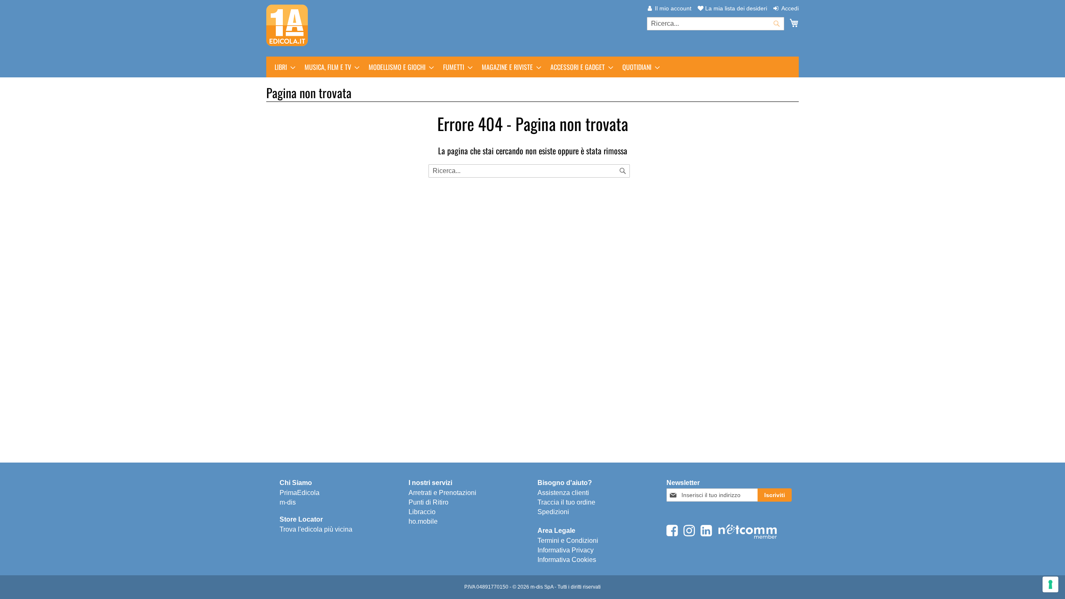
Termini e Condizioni (567, 540)
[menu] (532, 67)
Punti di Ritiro (428, 502)
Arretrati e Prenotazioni (442, 492)
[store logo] (287, 25)
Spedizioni (553, 511)
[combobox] (715, 23)
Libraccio (422, 511)
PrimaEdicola (300, 492)
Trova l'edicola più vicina (316, 529)
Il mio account (673, 8)
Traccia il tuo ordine (566, 502)
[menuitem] (282, 67)
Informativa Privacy (565, 550)
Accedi (790, 8)
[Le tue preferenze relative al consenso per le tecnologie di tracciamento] (1050, 584)
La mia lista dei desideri (735, 8)
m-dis (288, 502)
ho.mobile (423, 521)
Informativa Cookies (566, 559)
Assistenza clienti (563, 492)
